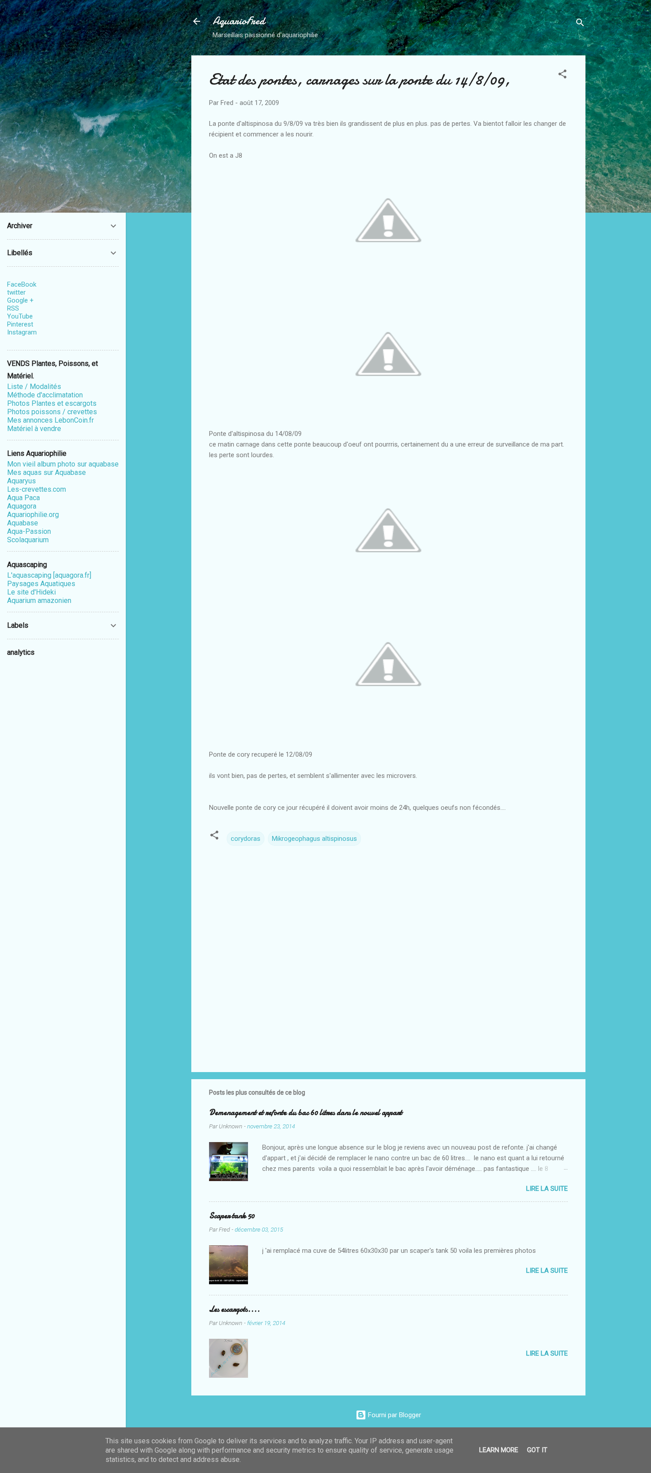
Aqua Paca (23, 498)
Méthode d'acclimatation (45, 395)
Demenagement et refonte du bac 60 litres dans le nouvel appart (305, 1112)
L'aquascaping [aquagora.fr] (49, 575)
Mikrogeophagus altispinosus (314, 839)
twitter (16, 292)
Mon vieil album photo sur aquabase (63, 464)
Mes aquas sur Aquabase (46, 472)
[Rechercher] (580, 24)
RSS (13, 308)
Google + (20, 300)
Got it (537, 1450)
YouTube (20, 316)
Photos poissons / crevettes (52, 412)
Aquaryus (21, 481)
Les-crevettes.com (36, 489)
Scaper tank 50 (232, 1215)
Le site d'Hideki (31, 592)
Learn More (498, 1450)
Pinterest (20, 324)
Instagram (22, 332)
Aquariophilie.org (33, 514)
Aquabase (22, 523)
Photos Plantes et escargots (52, 403)
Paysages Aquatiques (41, 583)
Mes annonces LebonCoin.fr (50, 420)
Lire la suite (547, 1189)
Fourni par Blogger (393, 1415)
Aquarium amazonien (39, 600)
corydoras (245, 839)
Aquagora (21, 506)
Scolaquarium (28, 540)
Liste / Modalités (34, 386)
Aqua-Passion (29, 531)
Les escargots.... (234, 1309)
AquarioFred (239, 21)
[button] (562, 75)
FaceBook (21, 284)
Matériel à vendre (34, 428)
